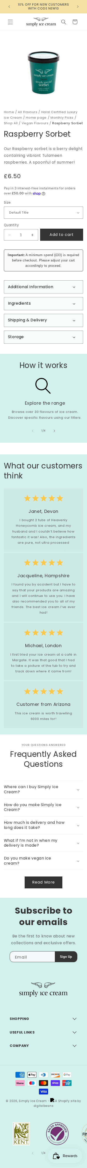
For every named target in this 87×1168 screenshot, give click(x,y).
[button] (10, 21)
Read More (43, 882)
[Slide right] (54, 430)
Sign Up (66, 957)
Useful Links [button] (22, 1032)
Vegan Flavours (35, 123)
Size (7, 202)
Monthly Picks (62, 117)
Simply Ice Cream (33, 1101)
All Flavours (27, 112)
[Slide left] (32, 430)
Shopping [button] (19, 1018)
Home (9, 112)
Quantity (11, 225)
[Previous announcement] (9, 6)
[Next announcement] (77, 6)
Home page (36, 117)
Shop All (11, 123)
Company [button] (19, 1045)
